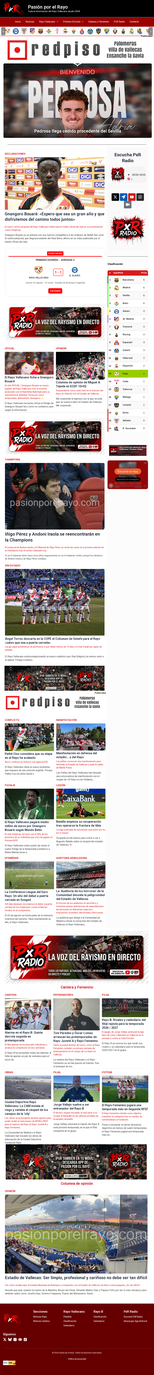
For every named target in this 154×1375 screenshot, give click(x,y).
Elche (126, 412)
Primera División (71, 21)
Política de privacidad (77, 1359)
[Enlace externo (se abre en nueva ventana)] (78, 50)
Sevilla (126, 295)
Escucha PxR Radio (133, 1317)
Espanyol (127, 342)
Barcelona (128, 279)
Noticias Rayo (40, 1317)
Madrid (126, 287)
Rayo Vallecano (47, 21)
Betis (125, 303)
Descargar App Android (135, 1321)
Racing (126, 334)
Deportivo (128, 365)
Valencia (127, 389)
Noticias (30, 21)
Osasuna (127, 326)
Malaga (127, 397)
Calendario (68, 1325)
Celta (125, 381)
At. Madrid (128, 319)
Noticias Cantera (41, 1321)
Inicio (18, 21)
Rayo (125, 373)
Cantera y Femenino (98, 21)
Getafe (126, 350)
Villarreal (127, 358)
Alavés (126, 311)
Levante (127, 404)
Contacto (134, 21)
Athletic (127, 420)
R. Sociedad (129, 428)
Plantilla (67, 1317)
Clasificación (69, 1321)
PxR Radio (119, 21)
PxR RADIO (55, 291)
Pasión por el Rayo (48, 7)
